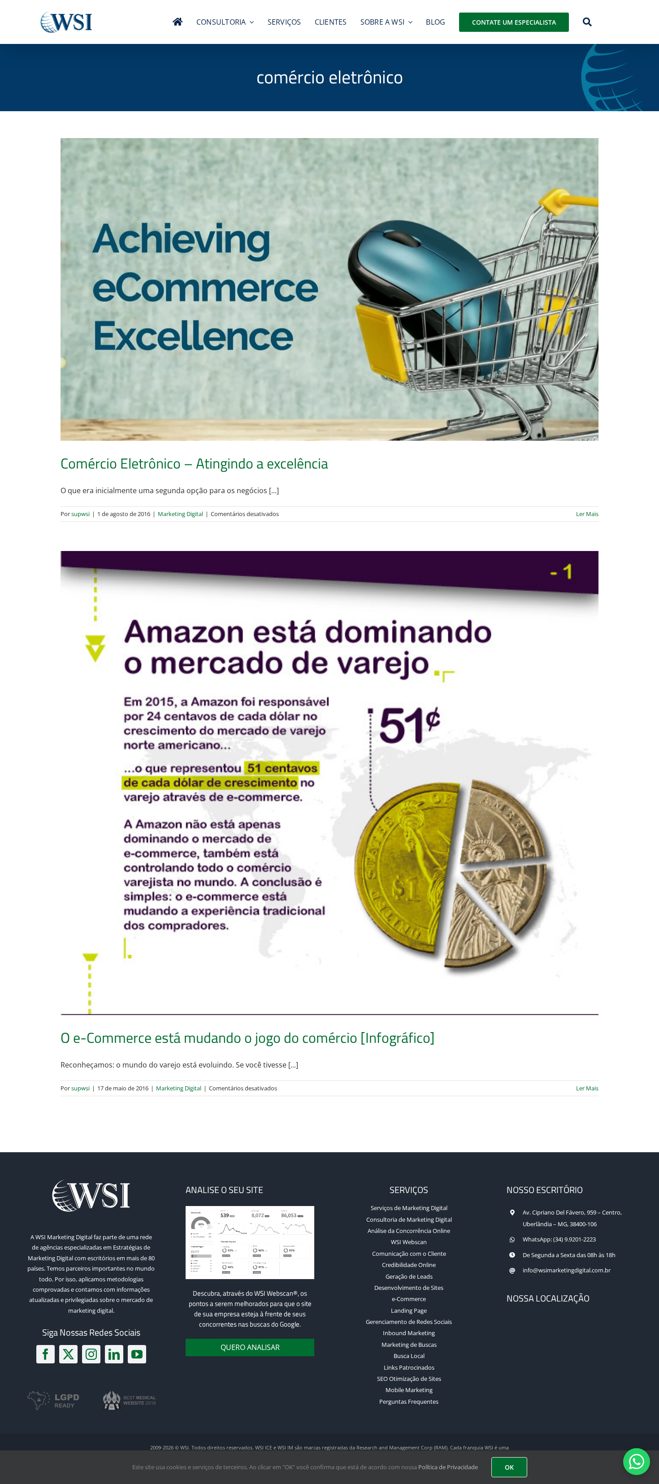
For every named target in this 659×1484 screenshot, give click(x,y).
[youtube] (137, 1354)
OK (509, 1467)
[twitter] (68, 1354)
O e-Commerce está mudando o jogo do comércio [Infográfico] (248, 1037)
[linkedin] (114, 1354)
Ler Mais (587, 514)
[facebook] (45, 1354)
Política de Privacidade (448, 1467)
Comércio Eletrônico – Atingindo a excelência (194, 463)
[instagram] (91, 1354)
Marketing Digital (180, 514)
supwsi (80, 514)
